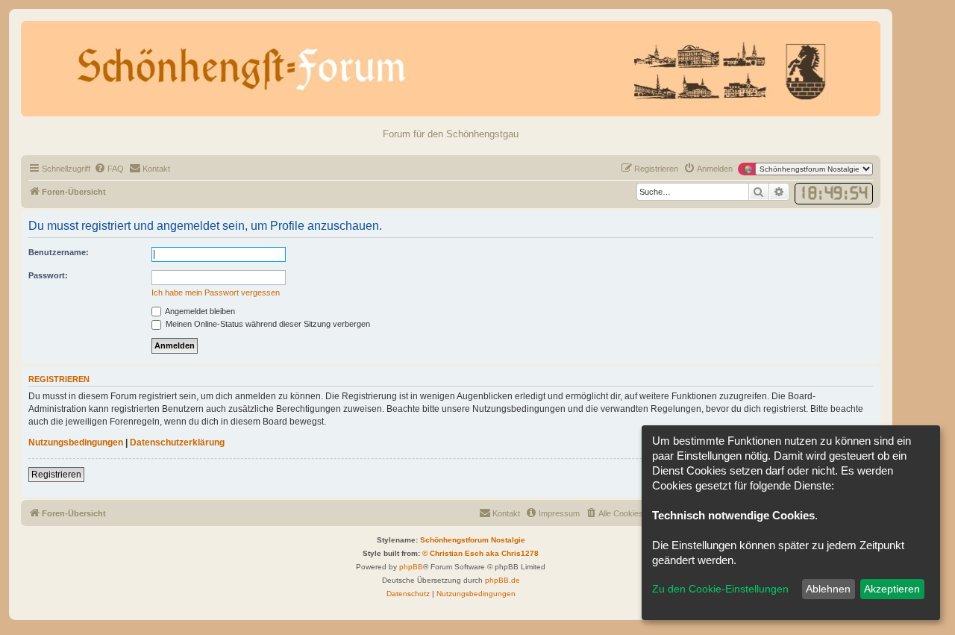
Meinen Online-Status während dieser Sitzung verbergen (266, 323)
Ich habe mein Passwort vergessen (215, 292)
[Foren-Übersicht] (451, 69)
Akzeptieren (892, 589)
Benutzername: (58, 252)
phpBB (411, 567)
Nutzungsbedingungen (75, 442)
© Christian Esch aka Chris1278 (480, 553)
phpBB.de (502, 580)
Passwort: (48, 275)
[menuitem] (109, 169)
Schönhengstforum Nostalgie (472, 540)
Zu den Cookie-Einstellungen (720, 589)
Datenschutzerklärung (177, 442)
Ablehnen (828, 589)
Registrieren (56, 474)
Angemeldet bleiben (199, 311)
